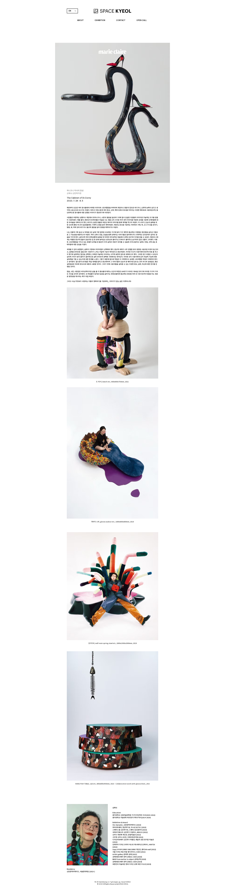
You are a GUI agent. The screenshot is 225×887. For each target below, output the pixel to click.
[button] (80, 20)
